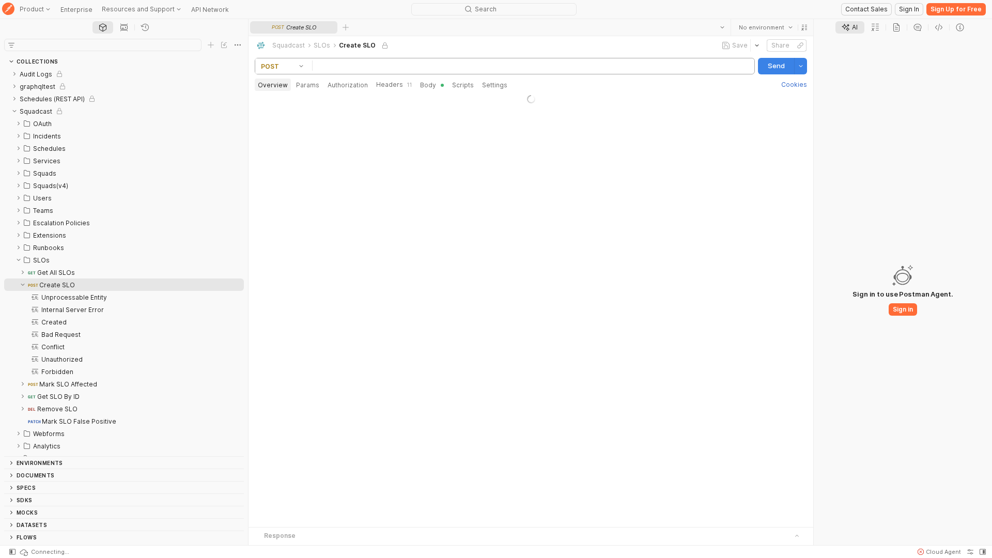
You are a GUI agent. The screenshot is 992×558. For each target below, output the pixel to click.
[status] (44, 552)
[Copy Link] (800, 45)
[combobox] (766, 27)
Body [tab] (428, 85)
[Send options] (801, 66)
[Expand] (14, 74)
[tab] (102, 27)
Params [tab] (307, 85)
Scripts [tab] (463, 85)
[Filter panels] (11, 45)
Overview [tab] (273, 85)
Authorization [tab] (348, 85)
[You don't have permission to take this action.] (345, 27)
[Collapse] (14, 111)
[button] (804, 27)
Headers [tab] (394, 84)
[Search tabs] (722, 27)
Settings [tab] (494, 85)
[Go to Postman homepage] (8, 10)
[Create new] (211, 45)
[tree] (124, 262)
